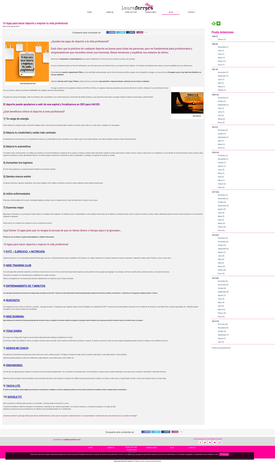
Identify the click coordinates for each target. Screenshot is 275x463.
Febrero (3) (222, 227)
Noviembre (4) (223, 285)
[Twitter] (205, 442)
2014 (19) (215, 321)
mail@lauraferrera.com (72, 440)
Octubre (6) (222, 331)
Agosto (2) (222, 209)
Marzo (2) (221, 119)
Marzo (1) (221, 58)
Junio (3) (221, 170)
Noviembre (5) (223, 242)
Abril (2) (221, 115)
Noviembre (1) (223, 47)
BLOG (171, 12)
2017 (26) (215, 192)
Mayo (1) (221, 173)
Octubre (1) (222, 101)
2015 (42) (215, 278)
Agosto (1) (222, 166)
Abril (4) (221, 263)
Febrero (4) (222, 270)
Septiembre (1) (223, 76)
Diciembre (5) (223, 281)
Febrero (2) (222, 184)
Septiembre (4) (223, 249)
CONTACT (191, 12)
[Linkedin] (210, 442)
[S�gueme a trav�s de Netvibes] (218, 23)
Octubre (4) (222, 288)
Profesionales (132, 450)
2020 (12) (215, 95)
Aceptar (225, 454)
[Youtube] (215, 442)
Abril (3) (221, 220)
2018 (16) (215, 152)
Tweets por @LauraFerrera (221, 348)
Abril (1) (221, 83)
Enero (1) (221, 65)
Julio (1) (221, 51)
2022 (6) (215, 44)
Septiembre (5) (223, 292)
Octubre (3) (222, 245)
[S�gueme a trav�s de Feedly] (214, 23)
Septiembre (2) (223, 105)
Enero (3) (221, 187)
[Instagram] (219, 442)
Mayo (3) (221, 302)
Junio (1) (221, 54)
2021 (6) (215, 69)
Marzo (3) (221, 223)
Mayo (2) (221, 216)
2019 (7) (215, 127)
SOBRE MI (109, 12)
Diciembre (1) (223, 155)
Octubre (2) (222, 202)
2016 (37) (215, 235)
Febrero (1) (222, 39)
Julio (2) (221, 342)
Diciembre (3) (223, 238)
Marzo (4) (221, 266)
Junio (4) (221, 213)
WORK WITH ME (131, 12)
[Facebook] (200, 442)
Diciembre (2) (223, 130)
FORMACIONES (150, 12)
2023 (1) (215, 36)
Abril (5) (221, 306)
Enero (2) (221, 123)
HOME (89, 12)
